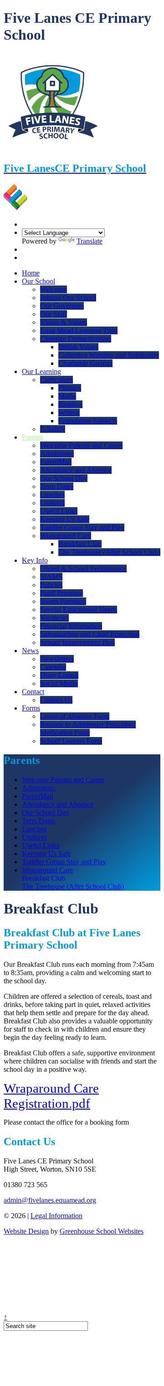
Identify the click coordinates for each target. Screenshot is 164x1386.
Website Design (26, 1231)
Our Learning (41, 371)
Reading (70, 404)
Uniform (52, 503)
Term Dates (56, 486)
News (30, 650)
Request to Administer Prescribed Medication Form (88, 729)
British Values (78, 347)
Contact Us (56, 700)
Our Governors (62, 306)
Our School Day (63, 478)
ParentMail (56, 462)
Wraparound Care (65, 536)
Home (31, 273)
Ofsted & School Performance (83, 568)
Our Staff (53, 314)
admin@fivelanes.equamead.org (50, 1200)
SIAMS (51, 577)
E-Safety (52, 429)
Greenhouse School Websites (102, 1231)
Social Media (59, 683)
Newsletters (57, 659)
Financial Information (71, 626)
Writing (69, 412)
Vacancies (54, 618)
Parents (32, 437)
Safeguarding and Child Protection (89, 634)
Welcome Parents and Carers (81, 445)
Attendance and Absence (76, 470)
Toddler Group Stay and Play (82, 527)
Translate (89, 241)
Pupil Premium (61, 593)
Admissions (57, 453)
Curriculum (56, 380)
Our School (38, 281)
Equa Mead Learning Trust (79, 330)
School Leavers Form (71, 741)
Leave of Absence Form (74, 716)
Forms (31, 708)
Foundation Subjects (87, 421)
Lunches (52, 494)
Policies (51, 585)
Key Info (35, 560)
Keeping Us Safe (64, 519)
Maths (67, 396)
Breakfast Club (80, 544)
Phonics (69, 388)
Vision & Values (63, 322)
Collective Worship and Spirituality (108, 355)
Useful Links (58, 511)
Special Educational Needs (78, 609)
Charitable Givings (85, 363)
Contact (33, 692)
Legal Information (56, 1216)
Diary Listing (59, 675)
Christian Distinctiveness (75, 339)
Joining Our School (68, 297)
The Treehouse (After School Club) (109, 552)
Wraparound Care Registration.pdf (51, 1096)
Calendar (53, 667)
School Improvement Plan (77, 642)
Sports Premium (63, 601)
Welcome (53, 289)
